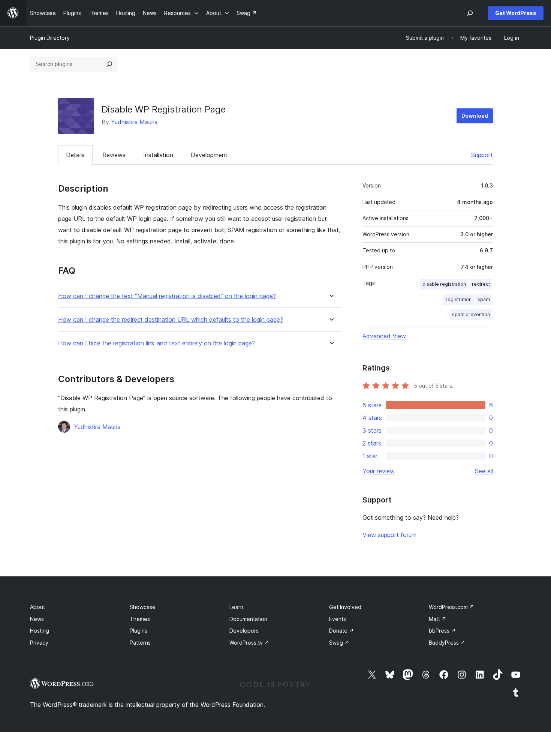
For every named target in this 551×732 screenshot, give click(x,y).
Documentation (248, 619)
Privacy (39, 642)
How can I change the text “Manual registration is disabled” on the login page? (167, 296)
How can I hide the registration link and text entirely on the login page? (156, 343)
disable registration (444, 284)
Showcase (143, 607)
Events (337, 619)
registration (459, 299)
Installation (158, 155)
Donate (341, 630)
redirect (481, 284)
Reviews (114, 155)
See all (484, 471)
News (37, 619)
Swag (339, 642)
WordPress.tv (249, 642)
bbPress (442, 630)
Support (482, 155)
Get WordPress (515, 13)
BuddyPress (447, 642)
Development (209, 155)
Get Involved (345, 607)
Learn (236, 607)
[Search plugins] (109, 64)
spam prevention (471, 314)
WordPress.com (451, 607)
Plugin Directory (50, 37)
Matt (437, 619)
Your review (378, 471)
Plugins (138, 630)
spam (484, 299)
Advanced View (384, 336)
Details (75, 155)
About (37, 607)
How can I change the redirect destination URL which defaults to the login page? (170, 319)
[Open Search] (470, 13)
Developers (244, 630)
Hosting (39, 630)
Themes (140, 619)
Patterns (140, 642)
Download (474, 115)
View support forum (389, 534)
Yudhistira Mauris (134, 122)
